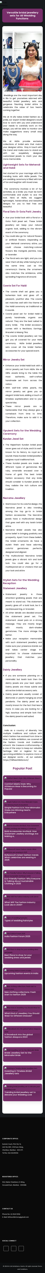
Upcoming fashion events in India (21, 973)
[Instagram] (13, 1248)
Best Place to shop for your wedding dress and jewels (18, 956)
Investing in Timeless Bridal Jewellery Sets (18, 1072)
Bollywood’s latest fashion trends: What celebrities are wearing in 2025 (21, 857)
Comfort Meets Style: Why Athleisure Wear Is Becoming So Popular (20, 786)
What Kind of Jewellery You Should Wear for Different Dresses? (21, 1014)
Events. (22, 1266)
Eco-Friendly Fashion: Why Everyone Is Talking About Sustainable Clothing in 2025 (22, 881)
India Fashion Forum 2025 (17, 936)
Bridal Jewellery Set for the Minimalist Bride (17, 1054)
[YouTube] (21, 1248)
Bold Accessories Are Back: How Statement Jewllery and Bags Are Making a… (21, 834)
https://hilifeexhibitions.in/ (16, 760)
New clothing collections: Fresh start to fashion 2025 (20, 993)
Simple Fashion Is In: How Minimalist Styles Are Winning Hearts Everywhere (22, 810)
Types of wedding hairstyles (18, 920)
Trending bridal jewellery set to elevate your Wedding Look (20, 1093)
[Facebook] (6, 1248)
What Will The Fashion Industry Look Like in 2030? (19, 903)
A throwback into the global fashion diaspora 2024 (18, 1035)
